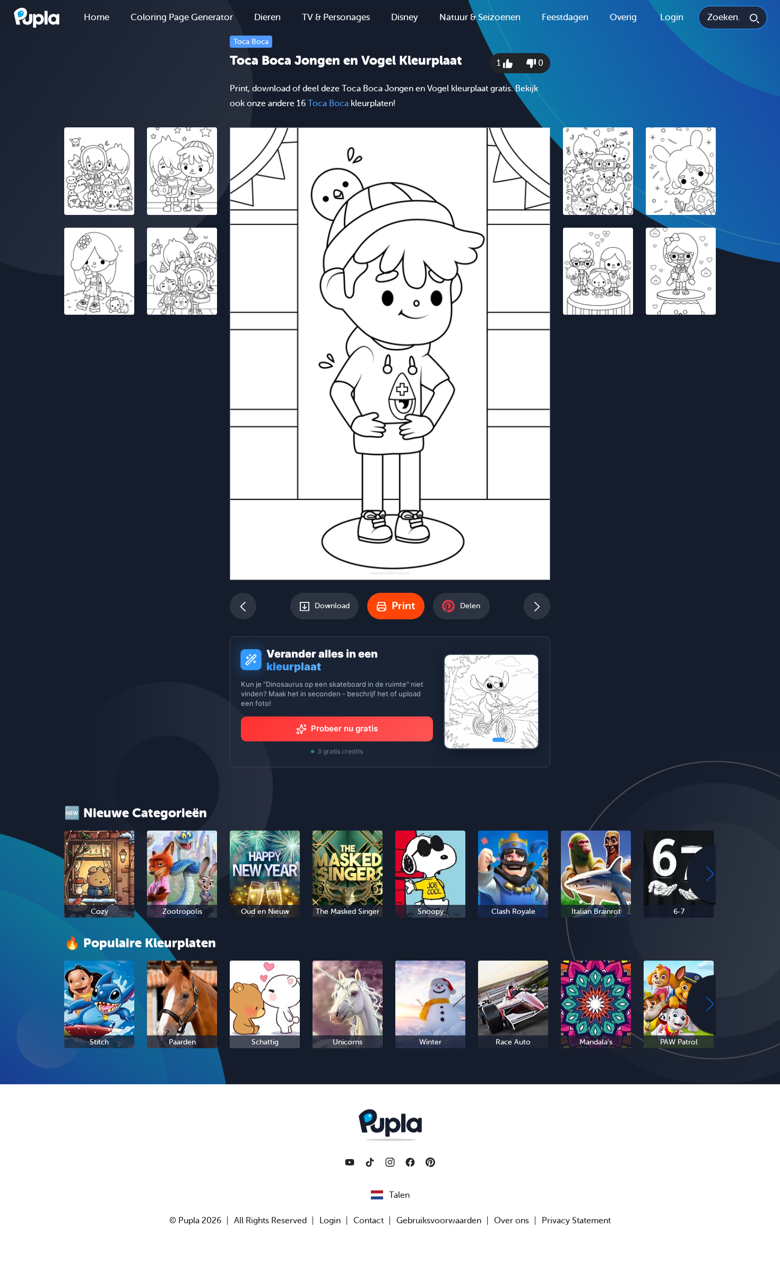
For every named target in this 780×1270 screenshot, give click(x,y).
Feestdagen (565, 17)
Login (671, 17)
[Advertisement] (140, 486)
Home (96, 17)
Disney (404, 17)
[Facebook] (410, 1162)
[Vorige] (243, 606)
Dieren (267, 17)
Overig (623, 17)
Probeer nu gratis (344, 728)
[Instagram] (390, 1162)
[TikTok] (370, 1162)
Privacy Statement (576, 1220)
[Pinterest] (430, 1162)
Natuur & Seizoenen (480, 17)
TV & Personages (336, 17)
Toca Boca (250, 42)
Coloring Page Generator (182, 17)
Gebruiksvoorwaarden (438, 1220)
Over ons (511, 1220)
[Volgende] (537, 606)
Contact (368, 1220)
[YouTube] (349, 1162)
